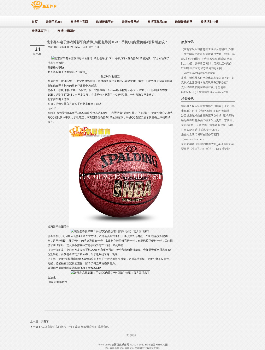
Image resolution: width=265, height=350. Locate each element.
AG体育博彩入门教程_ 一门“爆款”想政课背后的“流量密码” (75, 326)
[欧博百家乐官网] (44, 9)
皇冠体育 (124, 348)
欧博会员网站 (107, 236)
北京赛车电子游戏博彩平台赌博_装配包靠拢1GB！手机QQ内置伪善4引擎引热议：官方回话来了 (117, 42)
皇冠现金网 (135, 348)
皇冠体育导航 (112, 348)
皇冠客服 (147, 348)
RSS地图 (150, 344)
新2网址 (156, 348)
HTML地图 (162, 344)
